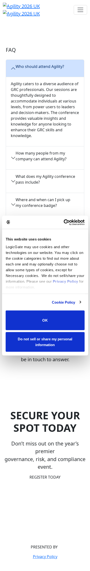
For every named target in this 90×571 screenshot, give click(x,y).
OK (45, 320)
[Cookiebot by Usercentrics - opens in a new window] (64, 222)
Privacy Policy (65, 281)
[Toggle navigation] (80, 10)
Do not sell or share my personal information (45, 342)
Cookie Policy (63, 302)
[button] (45, 477)
